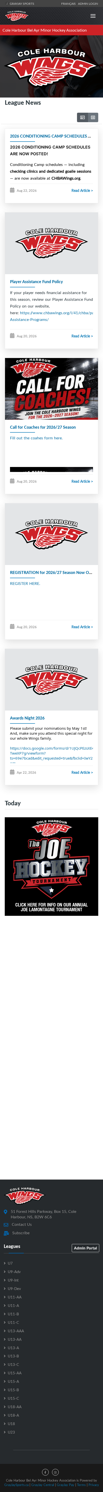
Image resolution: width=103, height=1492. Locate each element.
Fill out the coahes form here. (36, 438)
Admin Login (88, 3)
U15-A (13, 1381)
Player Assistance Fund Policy (36, 281)
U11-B (13, 1313)
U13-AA (15, 1339)
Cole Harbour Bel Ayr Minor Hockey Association (44, 30)
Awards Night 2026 (27, 718)
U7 (10, 1263)
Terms (81, 1485)
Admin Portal (85, 1248)
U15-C (13, 1398)
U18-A (13, 1415)
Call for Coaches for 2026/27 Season (43, 427)
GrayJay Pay (65, 1485)
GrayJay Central (42, 1485)
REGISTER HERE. (25, 583)
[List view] (93, 117)
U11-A (13, 1305)
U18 (11, 1423)
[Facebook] (45, 1472)
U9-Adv (14, 1271)
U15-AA (15, 1372)
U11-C (13, 1322)
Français (69, 3)
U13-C (13, 1364)
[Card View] (82, 117)
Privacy (93, 1485)
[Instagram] (55, 1472)
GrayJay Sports (21, 3)
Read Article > (82, 190)
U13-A (13, 1347)
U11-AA (15, 1296)
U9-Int (13, 1280)
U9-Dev (14, 1288)
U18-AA (15, 1406)
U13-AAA (16, 1330)
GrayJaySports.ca (16, 1485)
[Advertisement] (51, 982)
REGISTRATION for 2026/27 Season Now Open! (53, 572)
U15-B (13, 1389)
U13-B (13, 1355)
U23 (11, 1432)
